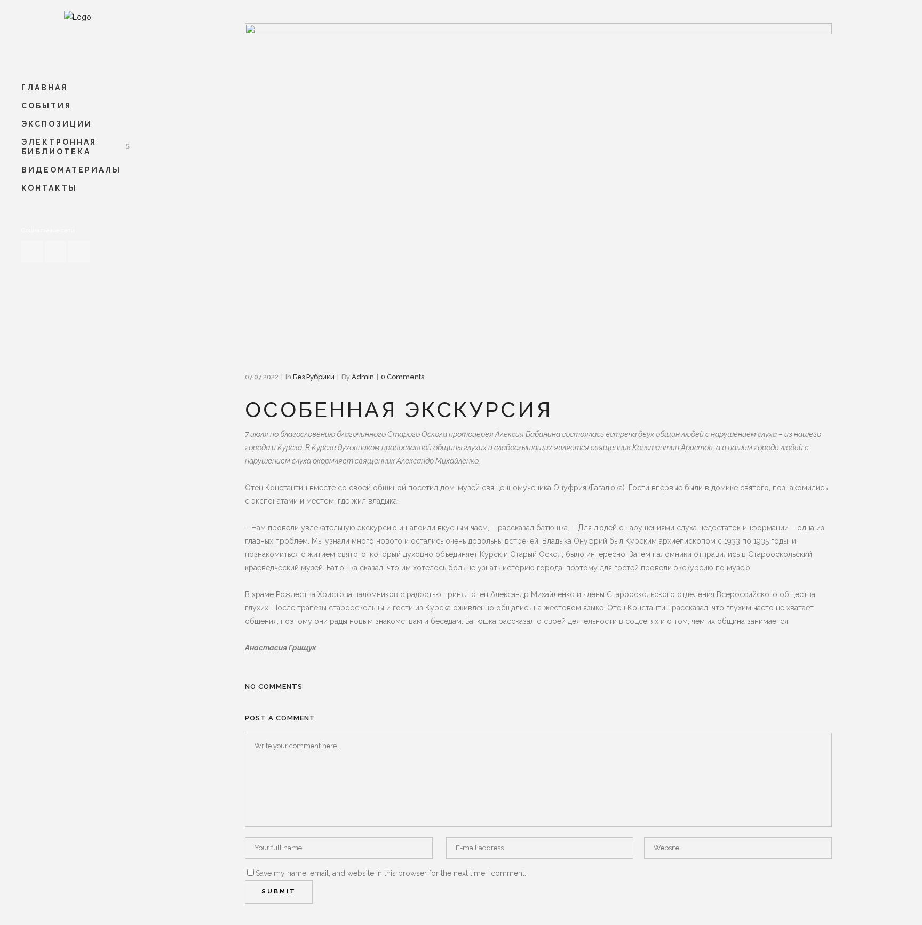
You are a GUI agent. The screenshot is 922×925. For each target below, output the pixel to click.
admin (363, 377)
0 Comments (402, 377)
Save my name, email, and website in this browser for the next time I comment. (391, 873)
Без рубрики (314, 377)
